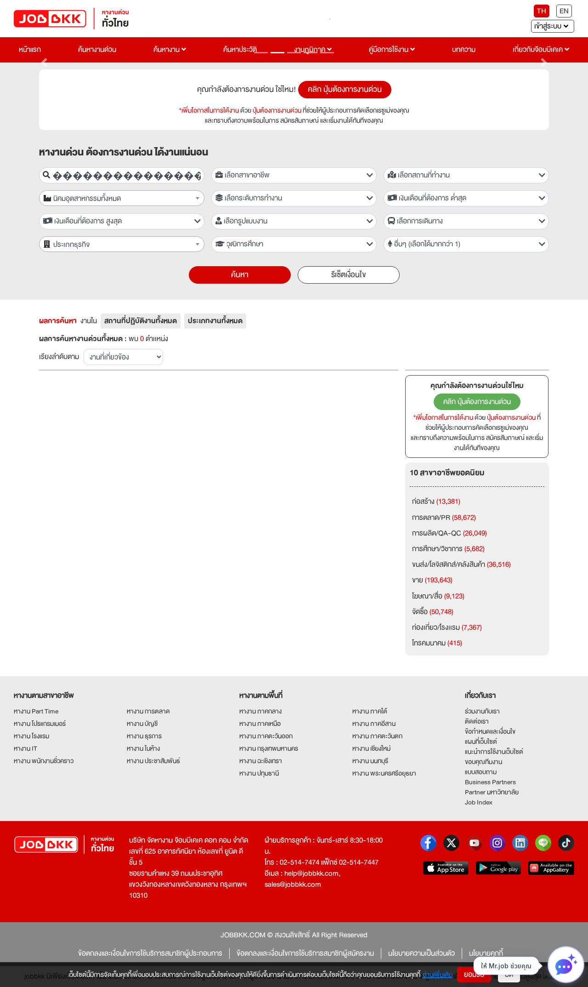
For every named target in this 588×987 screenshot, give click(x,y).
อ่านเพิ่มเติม (437, 975)
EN (564, 11)
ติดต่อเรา (477, 721)
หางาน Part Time (36, 711)
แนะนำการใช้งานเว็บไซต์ (494, 752)
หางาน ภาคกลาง (260, 711)
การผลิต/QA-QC (449, 533)
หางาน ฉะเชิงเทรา (260, 761)
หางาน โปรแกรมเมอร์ (40, 724)
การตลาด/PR (444, 518)
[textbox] (127, 199)
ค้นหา (240, 274)
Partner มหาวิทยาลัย (492, 792)
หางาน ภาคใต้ (369, 711)
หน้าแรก (30, 50)
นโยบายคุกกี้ (486, 953)
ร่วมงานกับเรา (482, 711)
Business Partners (490, 782)
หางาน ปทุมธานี (259, 773)
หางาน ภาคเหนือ (260, 724)
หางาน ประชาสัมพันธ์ (153, 761)
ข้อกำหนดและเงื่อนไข (490, 731)
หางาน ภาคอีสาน (374, 724)
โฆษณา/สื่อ (438, 596)
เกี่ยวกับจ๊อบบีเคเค (539, 50)
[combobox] (121, 198)
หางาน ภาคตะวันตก (377, 736)
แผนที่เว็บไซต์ (481, 741)
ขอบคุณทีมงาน (483, 762)
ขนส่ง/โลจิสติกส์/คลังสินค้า (461, 565)
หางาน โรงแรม (31, 736)
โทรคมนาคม (437, 643)
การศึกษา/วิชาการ (448, 549)
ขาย (432, 580)
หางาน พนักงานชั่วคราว (44, 761)
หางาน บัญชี (142, 724)
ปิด (509, 975)
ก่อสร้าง (436, 502)
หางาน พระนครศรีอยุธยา (384, 773)
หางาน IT (25, 748)
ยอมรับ (474, 975)
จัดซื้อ (432, 612)
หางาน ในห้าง (143, 748)
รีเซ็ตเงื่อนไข (348, 274)
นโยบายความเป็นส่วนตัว (421, 953)
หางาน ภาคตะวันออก (266, 736)
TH (541, 11)
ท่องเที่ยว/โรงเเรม (447, 627)
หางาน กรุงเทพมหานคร (268, 748)
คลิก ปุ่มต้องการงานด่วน (345, 89)
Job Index (478, 802)
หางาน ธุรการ (144, 736)
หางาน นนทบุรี (370, 761)
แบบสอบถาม (481, 772)
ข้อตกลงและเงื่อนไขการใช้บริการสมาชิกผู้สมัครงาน (305, 953)
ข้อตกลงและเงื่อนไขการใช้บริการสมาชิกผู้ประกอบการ (150, 953)
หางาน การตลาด (148, 711)
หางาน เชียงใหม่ (371, 748)
